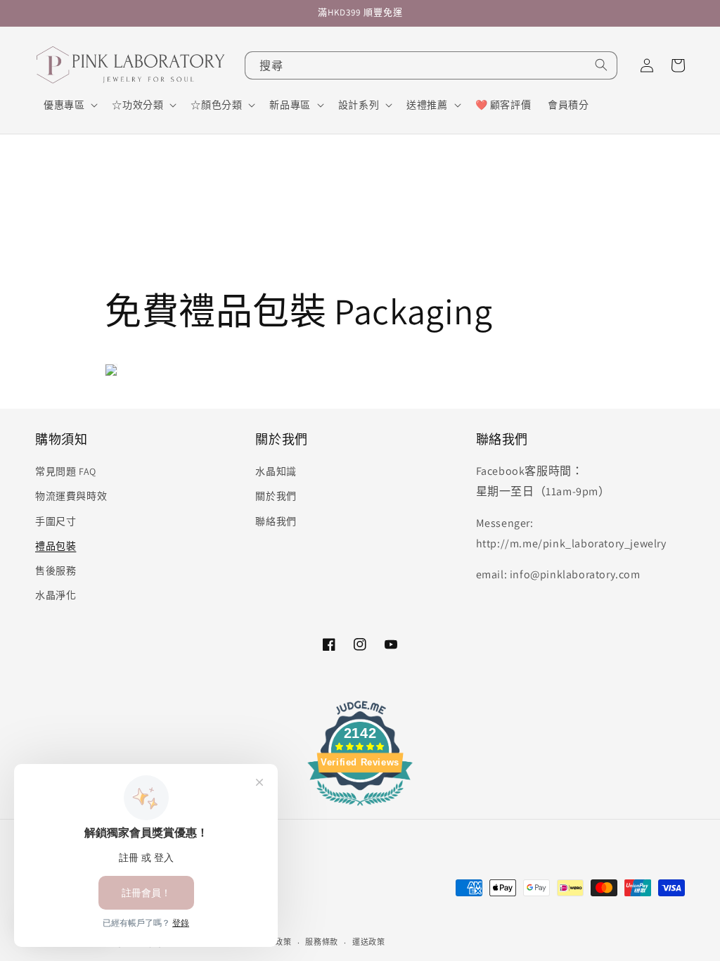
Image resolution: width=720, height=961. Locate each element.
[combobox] (431, 65)
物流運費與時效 (71, 496)
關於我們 (275, 496)
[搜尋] (601, 64)
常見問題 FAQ (65, 471)
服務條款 (321, 942)
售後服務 (55, 570)
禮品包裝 (55, 546)
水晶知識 (275, 471)
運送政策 (368, 942)
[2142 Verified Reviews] (360, 808)
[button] (69, 105)
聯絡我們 (275, 521)
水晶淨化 (55, 595)
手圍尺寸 (55, 521)
